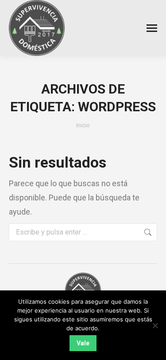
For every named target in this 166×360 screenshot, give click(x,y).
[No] (155, 325)
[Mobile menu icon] (152, 28)
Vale (83, 343)
